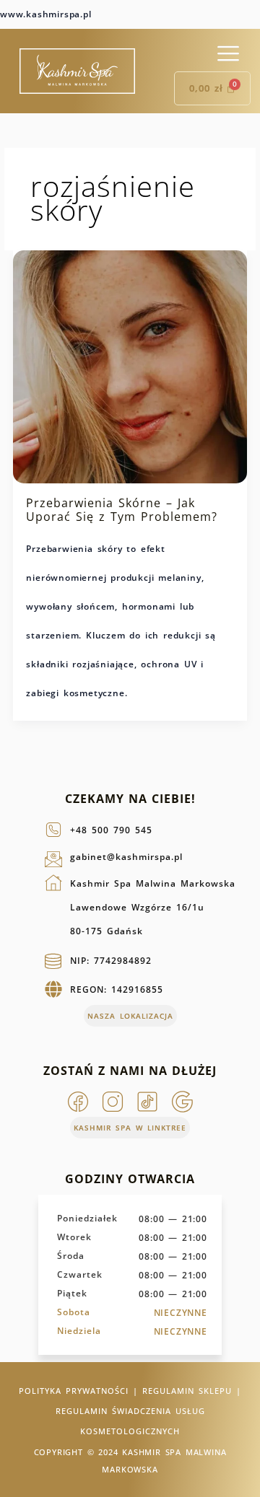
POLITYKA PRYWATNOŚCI (74, 1390)
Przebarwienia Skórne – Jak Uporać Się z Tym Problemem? (121, 510)
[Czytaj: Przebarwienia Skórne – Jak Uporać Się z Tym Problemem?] (129, 365)
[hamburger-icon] (228, 54)
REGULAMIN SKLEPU (187, 1390)
